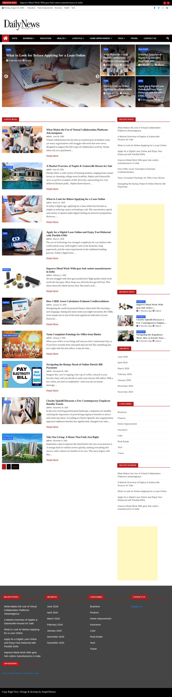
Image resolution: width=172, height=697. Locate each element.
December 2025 (125, 386)
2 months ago (112, 65)
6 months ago (15, 64)
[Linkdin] (167, 8)
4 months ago (147, 65)
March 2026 (123, 368)
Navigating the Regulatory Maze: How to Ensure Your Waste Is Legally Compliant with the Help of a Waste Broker (150, 337)
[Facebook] (155, 8)
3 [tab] (51, 102)
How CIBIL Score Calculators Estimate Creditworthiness (77, 301)
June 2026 (123, 357)
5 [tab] (59, 102)
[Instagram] (163, 8)
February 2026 (125, 374)
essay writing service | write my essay (20, 673)
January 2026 (124, 380)
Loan (8, 50)
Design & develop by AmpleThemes (38, 691)
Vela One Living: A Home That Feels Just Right (72, 437)
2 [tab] (47, 102)
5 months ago (112, 93)
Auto (14, 38)
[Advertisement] (140, 244)
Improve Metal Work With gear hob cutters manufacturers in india (149, 306)
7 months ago (145, 311)
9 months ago (145, 341)
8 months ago (145, 326)
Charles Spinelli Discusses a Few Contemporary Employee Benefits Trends (55, 2)
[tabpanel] (51, 76)
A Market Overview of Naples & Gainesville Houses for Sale (150, 57)
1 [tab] (43, 102)
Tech (73, 8)
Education (31, 8)
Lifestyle (77, 38)
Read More (52, 156)
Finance (6, 302)
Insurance (122, 430)
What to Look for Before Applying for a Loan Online (75, 199)
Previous (5, 75)
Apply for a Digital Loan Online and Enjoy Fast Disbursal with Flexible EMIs (20, 643)
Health (66, 8)
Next (96, 75)
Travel (134, 38)
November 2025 (125, 392)
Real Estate (143, 49)
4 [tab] (55, 102)
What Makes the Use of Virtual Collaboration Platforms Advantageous (116, 57)
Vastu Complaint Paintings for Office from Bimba (73, 334)
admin (28, 64)
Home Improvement (45, 8)
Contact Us (150, 38)
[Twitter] (159, 8)
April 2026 (122, 362)
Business (58, 8)
